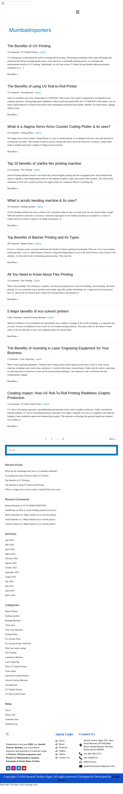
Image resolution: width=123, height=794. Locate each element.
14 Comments (13, 404)
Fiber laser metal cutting (15, 648)
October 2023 (11, 568)
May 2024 (9, 545)
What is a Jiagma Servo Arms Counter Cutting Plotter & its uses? (58, 127)
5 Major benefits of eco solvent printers (38, 311)
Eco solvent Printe (13, 639)
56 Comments (13, 207)
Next (113, 439)
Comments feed (11, 719)
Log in (8, 710)
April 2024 (9, 549)
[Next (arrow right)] (19, 792)
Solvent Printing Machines (35, 317)
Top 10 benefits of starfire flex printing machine (44, 163)
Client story (10, 625)
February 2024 (11, 558)
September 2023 (12, 572)
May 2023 (9, 586)
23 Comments (13, 170)
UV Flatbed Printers (29, 52)
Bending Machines (13, 620)
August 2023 (10, 577)
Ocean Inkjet (10, 671)
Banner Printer (27, 243)
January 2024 (10, 563)
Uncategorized (27, 92)
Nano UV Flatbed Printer (16, 666)
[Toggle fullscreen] (19, 788)
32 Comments (13, 92)
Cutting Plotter (27, 133)
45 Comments (13, 133)
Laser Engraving (27, 359)
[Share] (31, 788)
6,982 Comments (14, 317)
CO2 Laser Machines (14, 630)
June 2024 (9, 540)
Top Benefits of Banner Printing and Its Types (43, 237)
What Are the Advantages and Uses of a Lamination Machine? (31, 471)
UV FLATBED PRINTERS (34, 505)
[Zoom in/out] (6, 788)
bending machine (28, 207)
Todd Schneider (11, 519)
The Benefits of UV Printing (29, 46)
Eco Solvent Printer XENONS (18, 643)
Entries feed (10, 715)
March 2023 (10, 595)
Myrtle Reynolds (12, 515)
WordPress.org (11, 724)
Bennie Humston (12, 505)
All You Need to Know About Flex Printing (40, 274)
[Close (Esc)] (44, 788)
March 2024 (10, 554)
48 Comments (13, 243)
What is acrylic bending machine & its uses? (42, 200)
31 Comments (13, 52)
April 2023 (9, 591)
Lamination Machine (14, 657)
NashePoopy (10, 510)
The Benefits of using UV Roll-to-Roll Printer (42, 86)
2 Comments (12, 359)
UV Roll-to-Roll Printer (31, 404)
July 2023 (9, 581)
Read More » (12, 74)
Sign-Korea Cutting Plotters (17, 676)
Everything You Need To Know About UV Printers (26, 476)
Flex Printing (26, 170)
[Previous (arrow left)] (6, 792)
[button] (78, 12)
